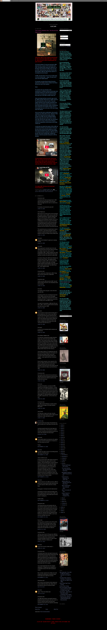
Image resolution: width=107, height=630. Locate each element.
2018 (62, 437)
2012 (62, 447)
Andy (39, 238)
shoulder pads (68, 177)
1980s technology (42, 190)
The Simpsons (67, 229)
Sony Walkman (63, 271)
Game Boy (62, 278)
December (64, 454)
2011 (62, 449)
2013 (62, 446)
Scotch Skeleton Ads (39, 191)
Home (47, 609)
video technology (49, 191)
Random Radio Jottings (64, 586)
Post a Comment (38, 607)
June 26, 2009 (41, 408)
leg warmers (62, 184)
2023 (62, 428)
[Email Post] (54, 189)
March (63, 501)
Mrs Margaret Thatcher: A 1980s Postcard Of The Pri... (67, 474)
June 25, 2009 (41, 276)
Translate (68, 46)
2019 (62, 435)
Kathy (39, 437)
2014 (62, 444)
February (64, 503)
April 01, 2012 (41, 541)
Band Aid (68, 194)
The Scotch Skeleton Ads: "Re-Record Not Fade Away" (66, 469)
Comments (63, 38)
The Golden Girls (66, 235)
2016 (62, 440)
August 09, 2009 (42, 434)
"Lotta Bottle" (65, 257)
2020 (62, 433)
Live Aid (63, 195)
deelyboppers (66, 173)
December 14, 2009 (43, 446)
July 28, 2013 (41, 586)
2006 (62, 510)
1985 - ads (49, 190)
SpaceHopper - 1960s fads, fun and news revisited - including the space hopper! (66, 593)
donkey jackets (68, 182)
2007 (62, 508)
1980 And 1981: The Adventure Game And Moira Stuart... (66, 482)
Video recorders (68, 268)
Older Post (56, 609)
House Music (68, 187)
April (63, 499)
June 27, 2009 (41, 417)
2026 (62, 425)
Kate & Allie (68, 234)
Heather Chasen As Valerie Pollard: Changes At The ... (66, 494)
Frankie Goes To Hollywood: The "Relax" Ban (65, 478)
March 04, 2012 (42, 529)
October (63, 458)
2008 (62, 507)
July (63, 461)
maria (39, 246)
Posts (62, 36)
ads (56, 190)
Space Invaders (63, 201)
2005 (62, 512)
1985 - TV (53, 190)
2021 (62, 432)
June (63, 463)
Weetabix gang (64, 249)
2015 (62, 442)
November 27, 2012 (43, 577)
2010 (62, 451)
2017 (62, 439)
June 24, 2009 (41, 208)
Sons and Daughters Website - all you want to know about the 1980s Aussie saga (66, 589)
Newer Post (37, 609)
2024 (62, 426)
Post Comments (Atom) (45, 611)
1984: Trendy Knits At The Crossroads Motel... (66, 487)
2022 (62, 430)
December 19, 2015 (43, 604)
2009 (62, 453)
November (64, 456)
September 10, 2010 (43, 476)
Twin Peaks (62, 230)
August (63, 459)
